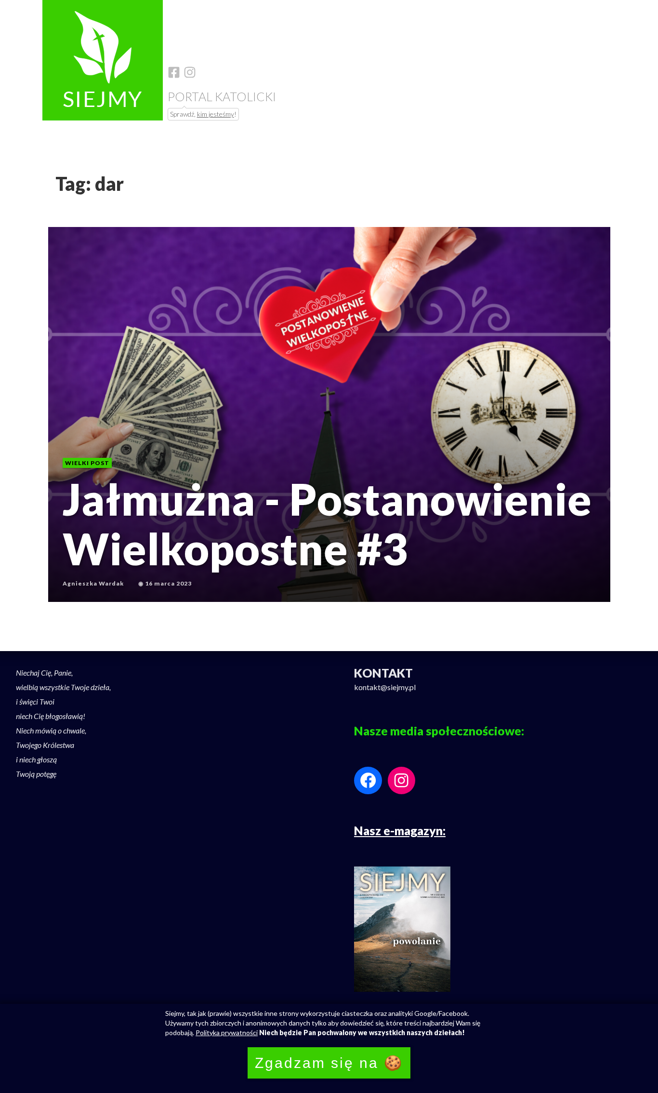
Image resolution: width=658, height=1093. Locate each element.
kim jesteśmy (215, 114)
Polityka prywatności (227, 1032)
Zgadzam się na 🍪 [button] (329, 1063)
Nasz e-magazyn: (400, 830)
